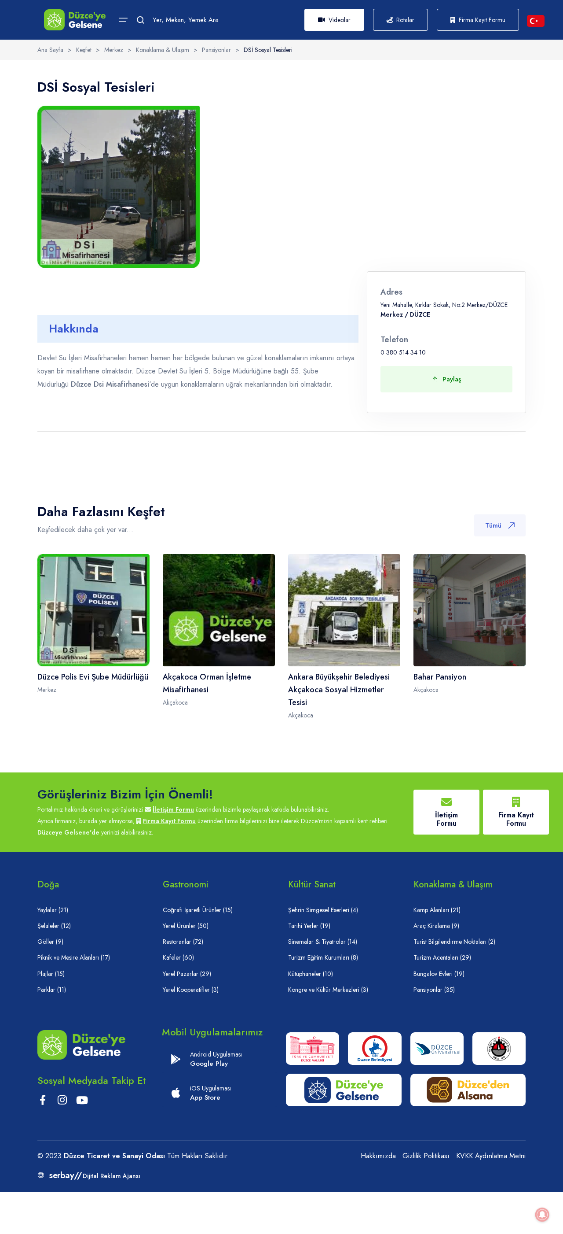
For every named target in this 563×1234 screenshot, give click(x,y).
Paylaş (451, 379)
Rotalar (405, 19)
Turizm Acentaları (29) (442, 957)
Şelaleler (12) (54, 925)
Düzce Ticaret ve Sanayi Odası (114, 1156)
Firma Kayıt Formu (482, 19)
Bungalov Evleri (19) (438, 973)
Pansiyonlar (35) (434, 989)
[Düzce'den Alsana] (468, 1090)
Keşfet (83, 49)
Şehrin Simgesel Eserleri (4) (323, 909)
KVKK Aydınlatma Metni (491, 1156)
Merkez (113, 49)
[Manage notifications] (542, 1215)
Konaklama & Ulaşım (162, 49)
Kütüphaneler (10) (310, 973)
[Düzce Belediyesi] (374, 1048)
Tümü (493, 525)
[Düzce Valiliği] (312, 1048)
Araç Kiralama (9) (436, 925)
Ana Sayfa (50, 49)
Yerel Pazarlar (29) (187, 973)
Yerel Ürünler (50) (185, 925)
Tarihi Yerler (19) (309, 925)
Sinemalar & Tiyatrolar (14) (322, 941)
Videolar (340, 19)
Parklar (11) (51, 989)
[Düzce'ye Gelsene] (75, 19)
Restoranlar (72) (183, 941)
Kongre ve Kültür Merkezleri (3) (328, 989)
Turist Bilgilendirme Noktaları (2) (454, 941)
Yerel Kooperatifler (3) (191, 989)
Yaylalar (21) (52, 909)
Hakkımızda (378, 1156)
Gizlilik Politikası (426, 1156)
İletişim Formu (173, 809)
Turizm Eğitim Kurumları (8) (323, 957)
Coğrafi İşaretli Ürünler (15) (198, 909)
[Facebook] (42, 1102)
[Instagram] (62, 1102)
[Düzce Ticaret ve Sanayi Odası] (499, 1048)
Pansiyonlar (216, 49)
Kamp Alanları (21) (437, 909)
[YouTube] (82, 1101)
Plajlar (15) (51, 973)
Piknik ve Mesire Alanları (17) (73, 957)
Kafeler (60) (178, 957)
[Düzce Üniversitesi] (437, 1048)
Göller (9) (50, 941)
